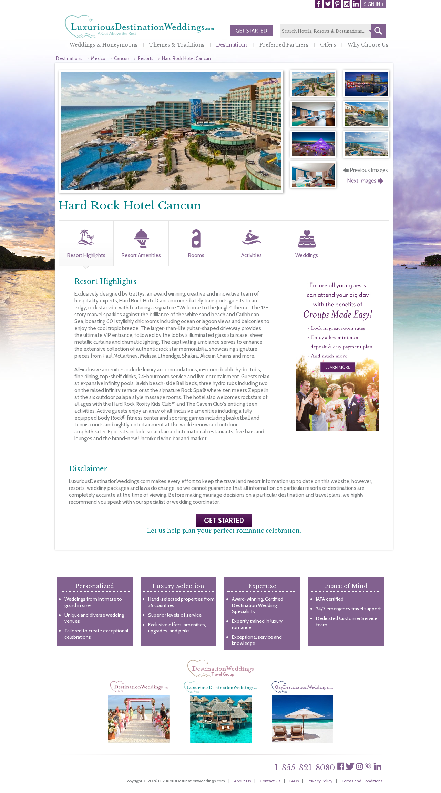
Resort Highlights (86, 255)
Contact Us (270, 780)
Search (377, 31)
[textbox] (333, 31)
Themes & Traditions (176, 45)
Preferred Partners (283, 45)
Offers (328, 45)
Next (366, 183)
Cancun (121, 58)
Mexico (98, 58)
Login (373, 4)
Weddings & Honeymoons (103, 45)
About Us (242, 780)
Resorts (145, 58)
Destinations (232, 45)
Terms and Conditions (361, 780)
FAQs (294, 780)
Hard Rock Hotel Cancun (186, 58)
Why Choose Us (368, 45)
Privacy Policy (320, 780)
